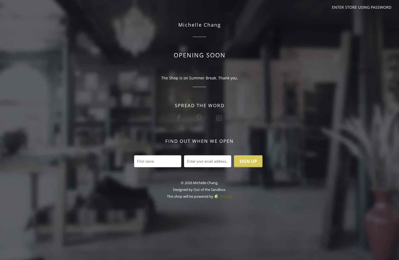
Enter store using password (361, 7)
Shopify (226, 196)
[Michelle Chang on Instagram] (220, 117)
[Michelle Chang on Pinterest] (199, 117)
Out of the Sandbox (209, 189)
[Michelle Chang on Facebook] (179, 117)
